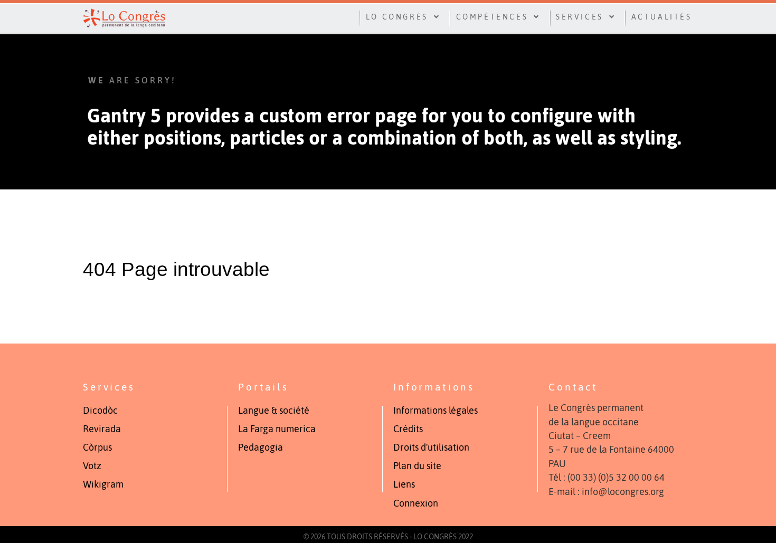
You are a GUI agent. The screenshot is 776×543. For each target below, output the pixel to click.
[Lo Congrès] (124, 16)
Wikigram (103, 484)
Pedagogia (260, 447)
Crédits (408, 429)
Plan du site (417, 466)
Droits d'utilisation (431, 447)
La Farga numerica (277, 429)
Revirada (102, 429)
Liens (404, 484)
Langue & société (273, 410)
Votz (92, 466)
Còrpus (97, 447)
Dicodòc (100, 410)
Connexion (415, 503)
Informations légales (435, 410)
